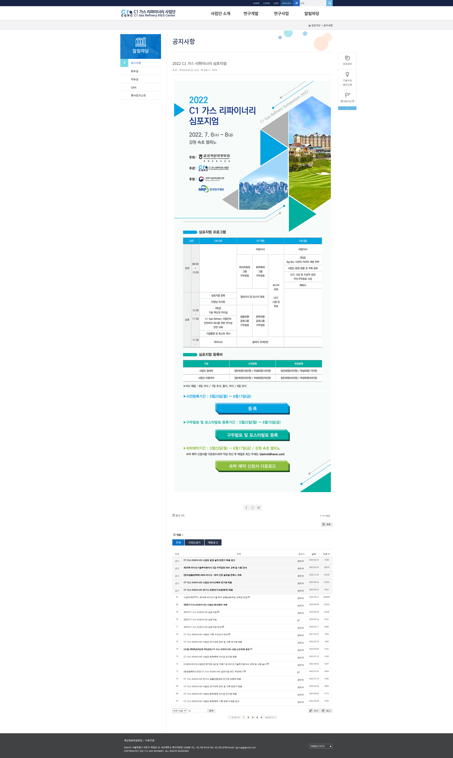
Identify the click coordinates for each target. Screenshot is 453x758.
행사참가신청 (138, 95)
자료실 (134, 79)
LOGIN (266, 3)
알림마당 (311, 13)
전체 (178, 542)
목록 (328, 524)
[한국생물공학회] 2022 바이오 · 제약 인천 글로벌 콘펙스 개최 (213, 574)
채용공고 (213, 542)
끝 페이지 (269, 717)
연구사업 (281, 13)
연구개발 (250, 13)
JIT (176, 70)
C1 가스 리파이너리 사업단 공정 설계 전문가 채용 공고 (209, 560)
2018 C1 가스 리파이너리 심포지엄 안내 (203, 626)
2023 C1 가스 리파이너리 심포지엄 (200, 619)
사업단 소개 (220, 13)
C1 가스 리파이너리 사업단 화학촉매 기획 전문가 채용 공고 (211, 701)
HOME (256, 3)
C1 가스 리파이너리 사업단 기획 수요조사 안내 (206, 634)
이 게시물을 (325, 515)
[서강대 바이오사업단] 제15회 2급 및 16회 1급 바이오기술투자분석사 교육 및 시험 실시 (225, 664)
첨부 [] (179, 515)
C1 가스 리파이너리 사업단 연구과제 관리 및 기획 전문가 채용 (213, 686)
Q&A (133, 87)
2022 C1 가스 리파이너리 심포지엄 (199, 63)
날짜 (314, 553)
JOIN (276, 3)
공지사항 (136, 63)
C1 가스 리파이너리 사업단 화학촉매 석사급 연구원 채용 (210, 656)
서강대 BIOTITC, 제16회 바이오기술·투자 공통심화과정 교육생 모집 (215, 597)
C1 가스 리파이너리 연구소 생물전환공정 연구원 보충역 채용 (212, 678)
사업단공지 (194, 542)
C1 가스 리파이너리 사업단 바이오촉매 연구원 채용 (208, 582)
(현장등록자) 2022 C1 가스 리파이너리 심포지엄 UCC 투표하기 (213, 671)
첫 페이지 (235, 717)
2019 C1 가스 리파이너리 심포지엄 (200, 612)
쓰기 (315, 710)
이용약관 (149, 740)
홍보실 (134, 71)
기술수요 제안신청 (347, 82)
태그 (328, 710)
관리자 (300, 560)
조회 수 (326, 553)
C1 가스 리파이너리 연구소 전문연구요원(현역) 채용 (208, 589)
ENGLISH (286, 3)
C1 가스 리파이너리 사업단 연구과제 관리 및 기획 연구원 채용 (213, 641)
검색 (211, 710)
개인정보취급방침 (133, 740)
